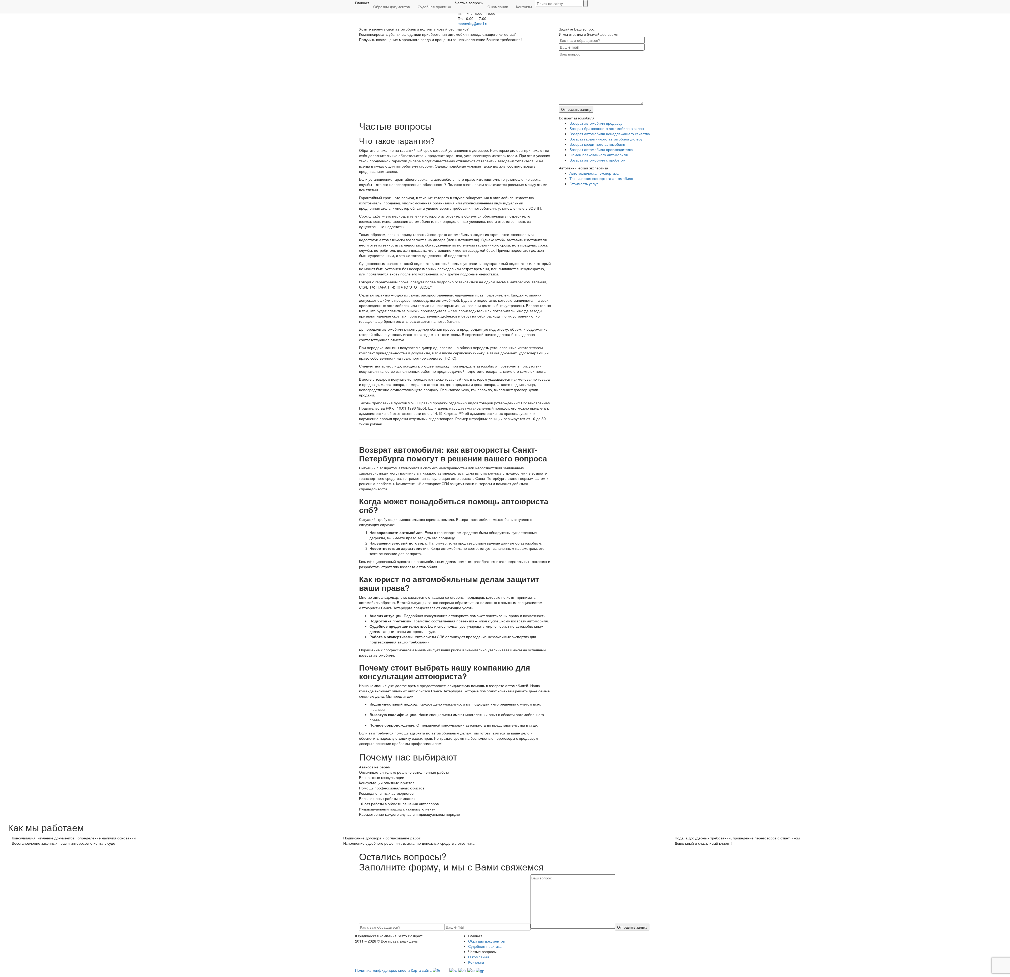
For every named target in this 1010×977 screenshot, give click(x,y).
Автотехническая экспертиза (594, 173)
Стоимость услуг (583, 183)
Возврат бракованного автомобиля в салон (606, 128)
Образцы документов (391, 6)
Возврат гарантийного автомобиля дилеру (606, 139)
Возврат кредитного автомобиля (597, 144)
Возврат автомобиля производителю (601, 149)
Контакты (524, 6)
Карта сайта (421, 970)
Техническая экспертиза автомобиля (601, 178)
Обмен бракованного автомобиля (598, 154)
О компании (497, 6)
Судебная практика (434, 6)
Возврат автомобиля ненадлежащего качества (609, 133)
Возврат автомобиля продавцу (595, 123)
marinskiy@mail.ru (473, 23)
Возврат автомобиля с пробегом (597, 160)
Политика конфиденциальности (382, 970)
